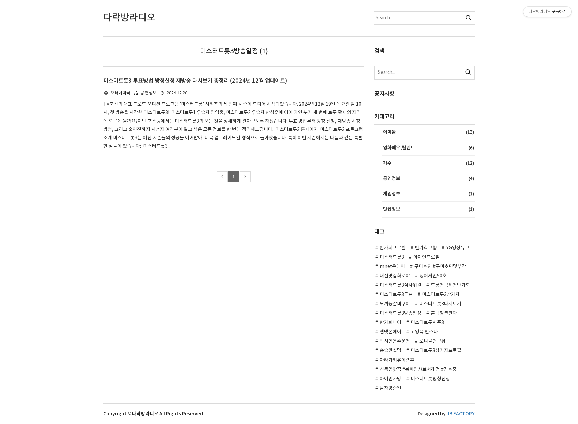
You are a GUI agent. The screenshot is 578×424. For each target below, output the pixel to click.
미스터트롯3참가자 (441, 294)
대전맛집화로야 (395, 276)
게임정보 (428, 194)
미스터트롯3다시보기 (440, 304)
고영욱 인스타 (424, 332)
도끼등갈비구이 (395, 304)
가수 (428, 163)
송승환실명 (390, 351)
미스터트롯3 (392, 257)
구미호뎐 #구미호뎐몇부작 (440, 266)
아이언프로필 (426, 257)
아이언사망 (390, 379)
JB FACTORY (461, 414)
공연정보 (148, 93)
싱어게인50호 (433, 276)
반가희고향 (426, 248)
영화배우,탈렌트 (428, 148)
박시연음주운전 (395, 341)
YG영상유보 (457, 248)
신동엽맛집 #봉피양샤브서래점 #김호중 (418, 369)
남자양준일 (390, 388)
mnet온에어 (392, 266)
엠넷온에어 (390, 332)
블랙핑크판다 (444, 313)
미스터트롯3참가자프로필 (436, 351)
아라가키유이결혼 (397, 360)
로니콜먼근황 (432, 341)
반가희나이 (390, 322)
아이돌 (428, 132)
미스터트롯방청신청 (430, 379)
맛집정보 (428, 209)
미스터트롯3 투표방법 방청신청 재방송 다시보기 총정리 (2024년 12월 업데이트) (195, 81)
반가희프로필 (393, 248)
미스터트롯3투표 (396, 294)
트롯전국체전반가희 (450, 285)
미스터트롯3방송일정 (400, 313)
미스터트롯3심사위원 (400, 285)
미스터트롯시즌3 (427, 322)
